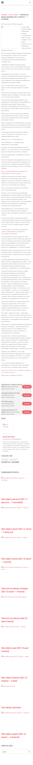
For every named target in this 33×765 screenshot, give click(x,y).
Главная (4, 15)
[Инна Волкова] (8, 428)
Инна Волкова (9, 437)
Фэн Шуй (5, 459)
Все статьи (14, 15)
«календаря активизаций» (9, 234)
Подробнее (27, 387)
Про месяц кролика (11, 707)
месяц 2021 (13, 459)
